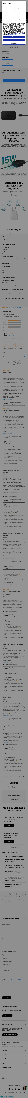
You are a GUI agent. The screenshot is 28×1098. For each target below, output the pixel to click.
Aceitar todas (14, 36)
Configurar (14, 43)
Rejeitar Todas (14, 40)
